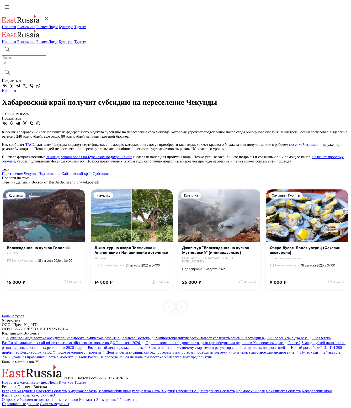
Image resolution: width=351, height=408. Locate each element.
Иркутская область (51, 391)
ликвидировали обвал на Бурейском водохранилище (89, 157)
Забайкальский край (114, 391)
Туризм (80, 27)
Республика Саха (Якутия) (153, 391)
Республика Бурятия (18, 391)
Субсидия (101, 174)
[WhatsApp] (38, 86)
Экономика (26, 27)
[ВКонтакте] (5, 86)
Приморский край (250, 391)
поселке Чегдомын (304, 144)
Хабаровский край (76, 174)
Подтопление (49, 174)
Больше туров (13, 316)
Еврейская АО (187, 391)
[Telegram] (18, 86)
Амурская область (82, 391)
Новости (9, 27)
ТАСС (30, 144)
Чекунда (30, 174)
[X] (25, 86)
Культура (66, 27)
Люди (53, 27)
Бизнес (42, 27)
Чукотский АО (43, 395)
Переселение (12, 174)
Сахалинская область (283, 391)
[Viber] (31, 86)
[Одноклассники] (11, 86)
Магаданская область (217, 391)
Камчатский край (16, 395)
